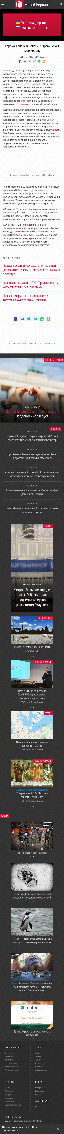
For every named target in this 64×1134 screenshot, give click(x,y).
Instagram (9, 1098)
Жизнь (38, 1056)
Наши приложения (13, 1105)
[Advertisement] (32, 165)
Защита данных (11, 1067)
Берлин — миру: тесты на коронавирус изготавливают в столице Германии (26, 297)
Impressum (39, 1091)
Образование (41, 1070)
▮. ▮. (37, 651)
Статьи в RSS (10, 1101)
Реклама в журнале (13, 1070)
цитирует (25, 104)
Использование (11, 1063)
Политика (39, 1067)
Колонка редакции (54, 360)
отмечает (54, 129)
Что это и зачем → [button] (12, 1131)
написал (7, 212)
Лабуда (4, 815)
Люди (37, 1053)
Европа (48, 713)
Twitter (7, 1088)
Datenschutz (40, 1095)
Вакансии (9, 1056)
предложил (12, 231)
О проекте (9, 1053)
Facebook (9, 1091)
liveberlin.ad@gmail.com (44, 175)
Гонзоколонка (44, 618)
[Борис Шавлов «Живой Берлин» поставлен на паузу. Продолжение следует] (32, 421)
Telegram (8, 1095)
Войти (37, 1106)
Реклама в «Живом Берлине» (21, 343)
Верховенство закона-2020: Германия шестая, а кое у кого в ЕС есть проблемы (31, 284)
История (47, 525)
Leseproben (40, 1088)
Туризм (38, 1060)
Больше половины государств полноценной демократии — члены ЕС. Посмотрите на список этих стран (31, 269)
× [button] (58, 1129)
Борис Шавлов (26, 56)
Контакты (9, 1060)
